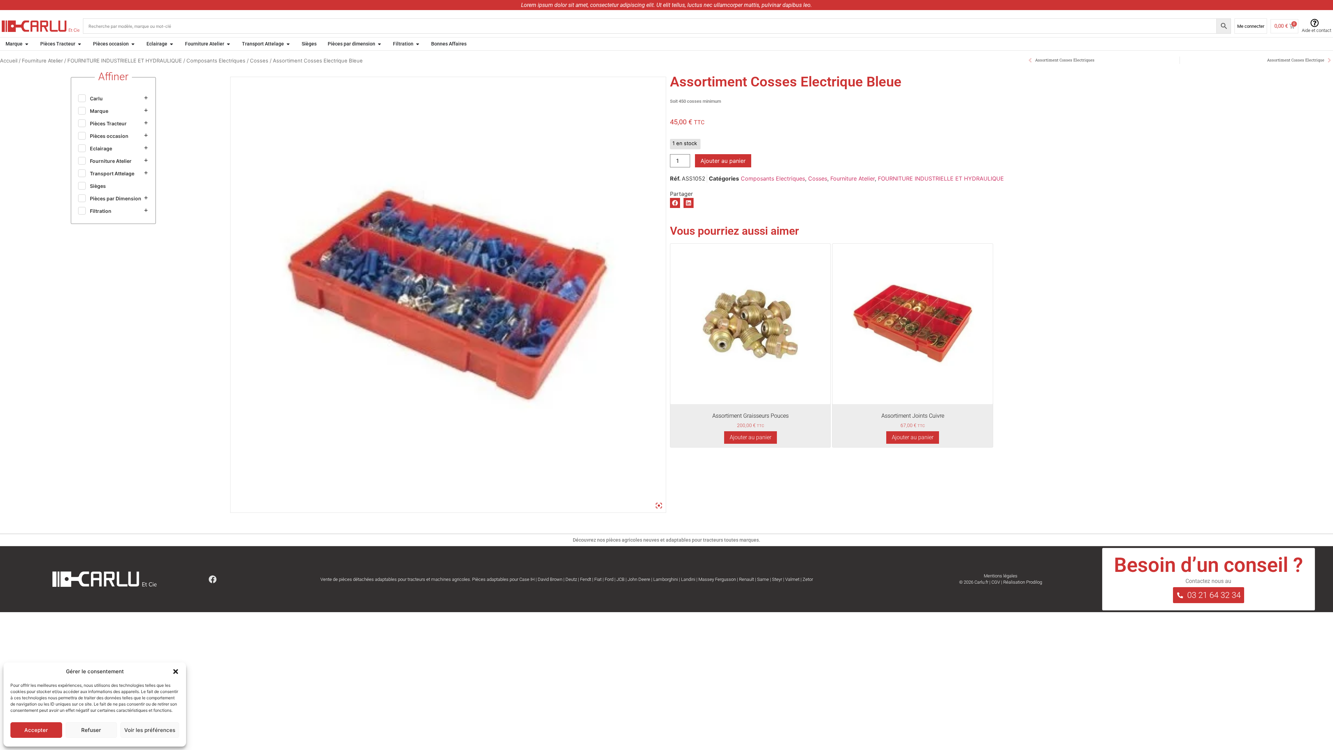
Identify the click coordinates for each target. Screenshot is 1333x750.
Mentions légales (1000, 575)
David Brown (550, 579)
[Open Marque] (26, 44)
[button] (175, 671)
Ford (609, 579)
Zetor (808, 579)
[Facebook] (213, 579)
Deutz (571, 579)
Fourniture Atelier (42, 61)
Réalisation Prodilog (1022, 582)
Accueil (8, 61)
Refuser (91, 730)
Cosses (259, 61)
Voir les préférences (149, 730)
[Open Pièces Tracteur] (79, 44)
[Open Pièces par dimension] (379, 44)
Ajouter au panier (723, 160)
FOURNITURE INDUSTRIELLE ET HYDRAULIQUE (124, 61)
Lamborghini (665, 579)
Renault (746, 579)
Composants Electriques (215, 61)
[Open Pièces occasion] (133, 44)
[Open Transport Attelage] (288, 44)
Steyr (777, 579)
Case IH (527, 579)
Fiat (598, 579)
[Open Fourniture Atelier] (228, 44)
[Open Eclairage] (171, 44)
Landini (688, 579)
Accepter (36, 730)
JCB (620, 579)
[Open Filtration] (417, 44)
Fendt (585, 579)
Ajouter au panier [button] (750, 437)
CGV (995, 582)
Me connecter (1250, 26)
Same (763, 579)
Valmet (792, 579)
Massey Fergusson (717, 579)
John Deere (639, 579)
